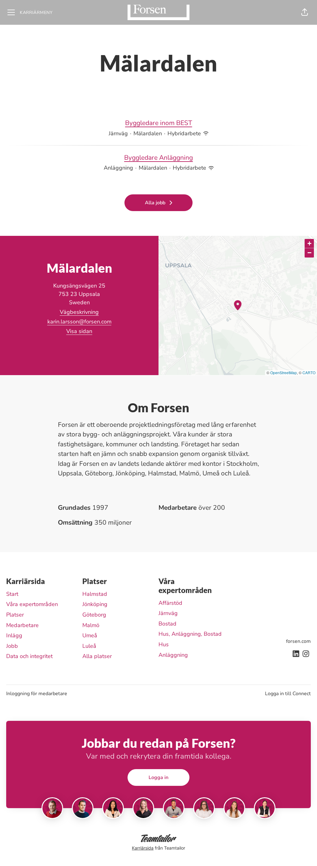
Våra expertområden (32, 604)
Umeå (89, 635)
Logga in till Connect (288, 693)
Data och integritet (29, 656)
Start (12, 594)
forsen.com (298, 641)
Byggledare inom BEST (158, 123)
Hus (163, 644)
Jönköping (94, 604)
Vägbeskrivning (79, 312)
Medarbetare (22, 625)
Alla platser (97, 656)
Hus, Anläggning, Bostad (190, 634)
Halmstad (94, 594)
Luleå (89, 646)
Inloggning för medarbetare (36, 693)
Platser (15, 614)
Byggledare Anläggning (158, 157)
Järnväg (168, 613)
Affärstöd (170, 603)
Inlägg (14, 635)
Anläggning (173, 655)
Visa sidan (79, 331)
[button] (304, 12)
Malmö (90, 625)
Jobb (12, 646)
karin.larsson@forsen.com (79, 321)
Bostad (167, 623)
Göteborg (94, 614)
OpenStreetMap (283, 372)
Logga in (158, 777)
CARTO (308, 372)
